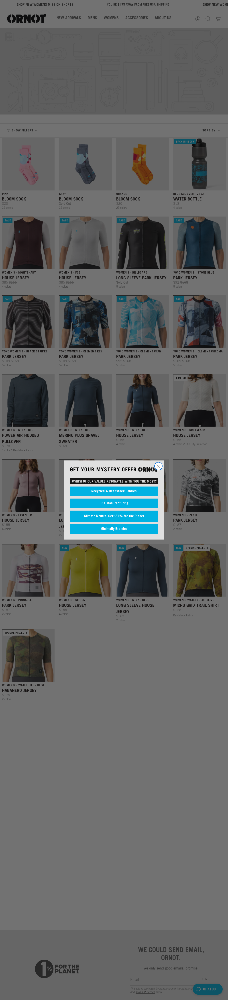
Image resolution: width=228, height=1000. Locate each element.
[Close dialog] (158, 466)
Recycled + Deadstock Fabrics (114, 491)
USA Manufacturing (114, 503)
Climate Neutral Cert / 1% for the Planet (114, 516)
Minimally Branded (114, 529)
